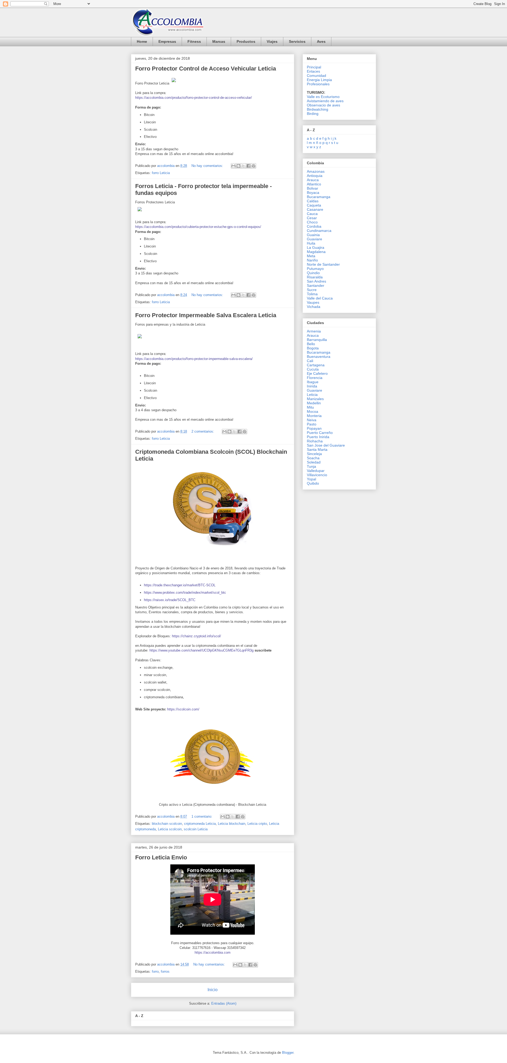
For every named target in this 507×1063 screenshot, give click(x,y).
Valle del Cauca (320, 298)
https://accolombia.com (213, 952)
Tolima (312, 294)
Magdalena (316, 252)
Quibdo (313, 483)
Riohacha (315, 441)
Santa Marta (317, 449)
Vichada (313, 307)
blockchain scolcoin (167, 824)
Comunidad (316, 75)
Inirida (312, 386)
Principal (314, 67)
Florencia (314, 378)
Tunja (311, 466)
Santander (315, 285)
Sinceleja (314, 454)
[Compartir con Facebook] (248, 165)
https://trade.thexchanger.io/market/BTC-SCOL (179, 585)
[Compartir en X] (243, 165)
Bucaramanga (318, 197)
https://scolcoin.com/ (183, 709)
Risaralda (315, 277)
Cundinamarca (319, 230)
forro (155, 971)
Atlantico (314, 184)
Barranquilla (317, 340)
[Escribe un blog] (238, 165)
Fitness (194, 41)
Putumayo (315, 268)
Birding (312, 113)
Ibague (312, 382)
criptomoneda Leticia (200, 824)
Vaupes (313, 302)
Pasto (311, 424)
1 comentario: (202, 816)
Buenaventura (318, 356)
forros (165, 971)
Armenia (314, 331)
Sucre (312, 290)
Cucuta (313, 369)
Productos (246, 41)
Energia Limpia (319, 80)
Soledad (314, 462)
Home (142, 41)
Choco (312, 222)
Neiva (311, 420)
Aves (321, 41)
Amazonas (316, 171)
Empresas (167, 41)
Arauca (313, 180)
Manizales (315, 399)
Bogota (313, 348)
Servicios (297, 41)
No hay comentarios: (207, 166)
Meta (311, 256)
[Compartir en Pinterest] (253, 165)
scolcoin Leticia (196, 829)
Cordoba (314, 226)
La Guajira (315, 247)
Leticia (312, 394)
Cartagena (316, 365)
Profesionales (318, 84)
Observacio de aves (323, 105)
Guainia (313, 235)
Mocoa (312, 411)
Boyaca (313, 192)
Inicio (213, 989)
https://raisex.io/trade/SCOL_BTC (169, 600)
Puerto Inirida (318, 437)
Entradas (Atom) (223, 1003)
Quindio (313, 273)
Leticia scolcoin (170, 829)
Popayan (314, 428)
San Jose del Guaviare (326, 445)
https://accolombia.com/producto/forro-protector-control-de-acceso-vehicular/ (193, 98)
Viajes (272, 41)
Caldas (312, 201)
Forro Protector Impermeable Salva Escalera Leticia (205, 315)
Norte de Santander (323, 264)
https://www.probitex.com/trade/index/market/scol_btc (185, 592)
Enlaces (313, 71)
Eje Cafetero (317, 373)
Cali (310, 361)
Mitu (310, 407)
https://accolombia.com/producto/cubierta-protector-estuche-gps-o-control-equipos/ (198, 227)
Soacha (313, 458)
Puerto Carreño (320, 432)
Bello (311, 344)
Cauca (312, 214)
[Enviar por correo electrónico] (233, 165)
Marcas (218, 41)
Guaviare (314, 239)
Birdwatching (317, 109)
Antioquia (314, 176)
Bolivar (312, 188)
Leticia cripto (257, 824)
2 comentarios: (203, 431)
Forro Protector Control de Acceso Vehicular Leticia (205, 68)
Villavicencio (317, 475)
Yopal (311, 479)
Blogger (287, 1053)
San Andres (316, 281)
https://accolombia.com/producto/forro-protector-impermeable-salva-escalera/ (194, 359)
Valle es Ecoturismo (323, 97)
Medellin (314, 403)
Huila (311, 243)
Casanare (315, 209)
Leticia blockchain (231, 824)
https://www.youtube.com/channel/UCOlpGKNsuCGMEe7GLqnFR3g (201, 650)
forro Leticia (161, 173)
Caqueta (314, 205)
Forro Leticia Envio (161, 857)
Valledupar (316, 471)
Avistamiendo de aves (325, 101)
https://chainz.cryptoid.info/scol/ (196, 636)
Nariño (312, 260)
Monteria (314, 416)
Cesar (312, 218)
